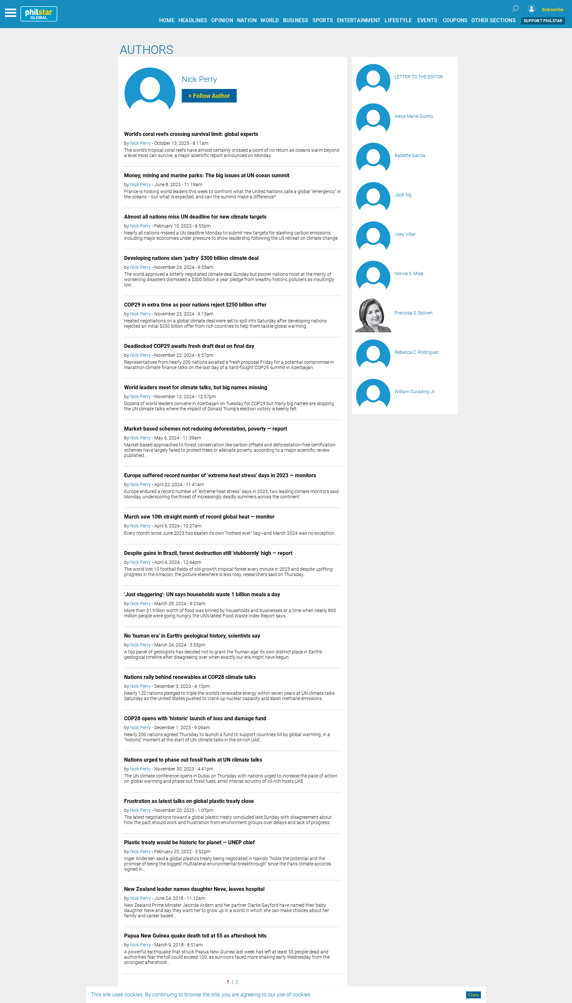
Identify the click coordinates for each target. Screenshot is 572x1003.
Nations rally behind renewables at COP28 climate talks (190, 677)
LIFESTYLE (398, 20)
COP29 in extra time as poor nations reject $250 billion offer (195, 305)
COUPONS (455, 20)
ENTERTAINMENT (359, 20)
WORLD (270, 20)
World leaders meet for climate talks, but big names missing (195, 387)
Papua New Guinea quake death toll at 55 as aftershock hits (195, 936)
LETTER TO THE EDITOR (419, 76)
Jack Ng (403, 194)
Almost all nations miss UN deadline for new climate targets (195, 217)
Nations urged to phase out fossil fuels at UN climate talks (193, 760)
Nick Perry (199, 79)
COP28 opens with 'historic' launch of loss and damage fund (195, 718)
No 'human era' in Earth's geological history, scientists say (192, 636)
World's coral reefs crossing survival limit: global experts (191, 134)
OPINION (222, 20)
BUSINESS (296, 20)
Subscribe (553, 9)
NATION (247, 20)
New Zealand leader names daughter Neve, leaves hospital (194, 889)
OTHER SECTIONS (493, 20)
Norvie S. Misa (409, 273)
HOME (166, 20)
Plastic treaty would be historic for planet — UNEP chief (189, 842)
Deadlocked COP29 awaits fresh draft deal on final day (189, 346)
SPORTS (322, 20)
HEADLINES (192, 20)
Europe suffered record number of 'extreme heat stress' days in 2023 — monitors (220, 475)
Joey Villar (405, 234)
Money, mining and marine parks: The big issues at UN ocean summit (206, 175)
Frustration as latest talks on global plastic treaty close (189, 801)
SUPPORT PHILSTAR (543, 21)
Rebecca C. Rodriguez (417, 352)
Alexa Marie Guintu (414, 116)
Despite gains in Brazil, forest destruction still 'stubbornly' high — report (208, 553)
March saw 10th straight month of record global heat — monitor (199, 517)
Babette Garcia (410, 155)
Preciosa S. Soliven (414, 312)
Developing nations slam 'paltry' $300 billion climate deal (191, 258)
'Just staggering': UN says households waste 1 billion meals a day (202, 594)
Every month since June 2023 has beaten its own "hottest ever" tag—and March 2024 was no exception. (229, 533)
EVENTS (427, 20)
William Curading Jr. (415, 391)
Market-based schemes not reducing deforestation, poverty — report (205, 429)
